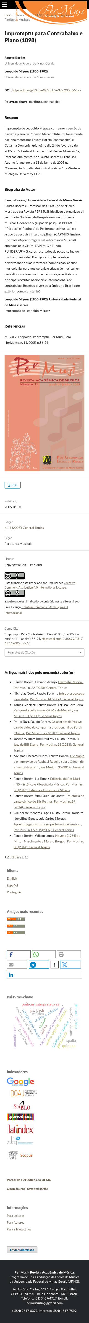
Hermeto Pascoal (70, 682)
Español (12, 885)
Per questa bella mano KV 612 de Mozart (43, 710)
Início (8, 15)
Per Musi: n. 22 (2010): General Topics (40, 688)
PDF (14, 485)
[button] (19, 954)
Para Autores (15, 1222)
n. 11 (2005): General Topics (50, 15)
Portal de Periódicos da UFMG (29, 1180)
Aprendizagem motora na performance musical (47, 824)
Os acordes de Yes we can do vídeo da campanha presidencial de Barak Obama (48, 727)
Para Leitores (15, 1215)
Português (14, 892)
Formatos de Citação (21, 652)
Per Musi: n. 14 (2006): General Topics (57, 699)
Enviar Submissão (22, 1250)
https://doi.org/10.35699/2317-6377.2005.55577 (46, 90)
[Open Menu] (4, 4)
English (12, 878)
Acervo (21, 15)
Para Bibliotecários (19, 1229)
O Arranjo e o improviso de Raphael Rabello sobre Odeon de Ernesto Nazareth (49, 761)
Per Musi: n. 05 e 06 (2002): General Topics (44, 830)
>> (26, 857)
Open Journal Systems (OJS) (27, 1189)
